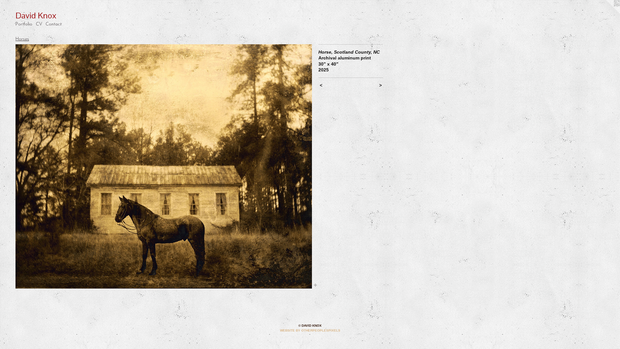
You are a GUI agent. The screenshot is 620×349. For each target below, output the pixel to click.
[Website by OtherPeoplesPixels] (607, 13)
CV (39, 24)
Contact (54, 24)
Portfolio (24, 24)
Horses (22, 39)
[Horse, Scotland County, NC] (164, 166)
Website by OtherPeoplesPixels (310, 330)
